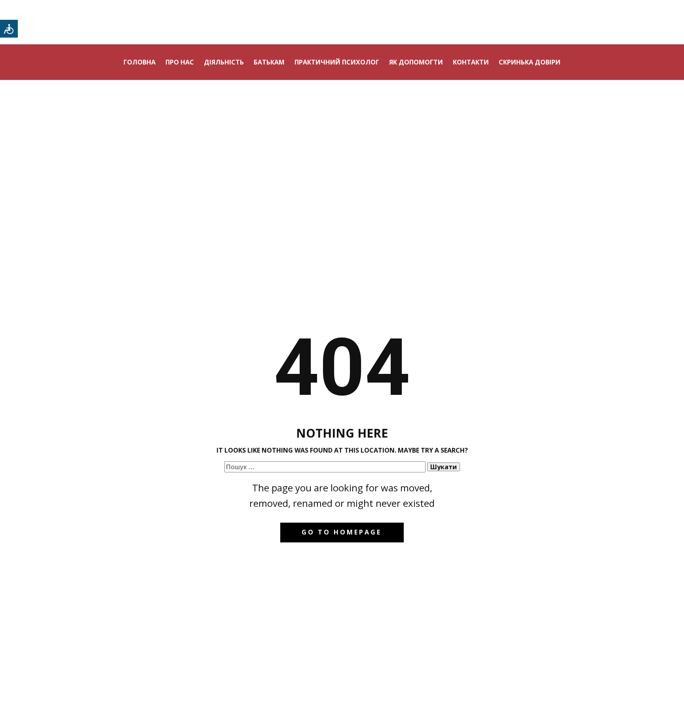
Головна (140, 62)
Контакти (471, 62)
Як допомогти (416, 62)
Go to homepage (342, 532)
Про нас (179, 62)
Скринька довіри (529, 62)
